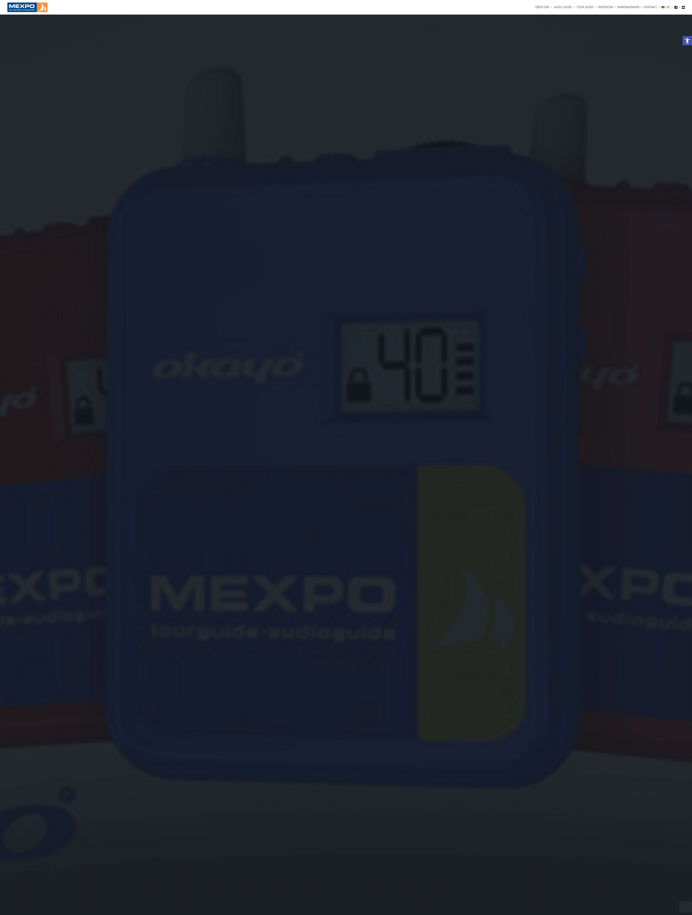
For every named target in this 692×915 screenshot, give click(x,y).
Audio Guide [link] (563, 7)
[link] (687, 40)
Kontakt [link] (650, 7)
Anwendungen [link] (628, 7)
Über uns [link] (542, 7)
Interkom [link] (605, 7)
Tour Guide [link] (584, 7)
